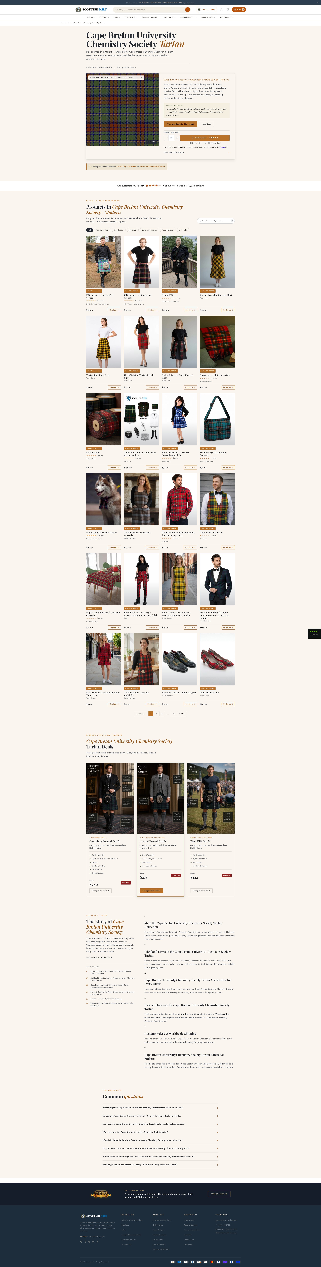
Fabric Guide (189, 1239)
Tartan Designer (158, 1230)
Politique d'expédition (192, 1230)
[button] (90, 239)
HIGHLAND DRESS (187, 17)
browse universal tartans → (152, 166)
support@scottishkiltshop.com (226, 1220)
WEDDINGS (168, 17)
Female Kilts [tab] (118, 230)
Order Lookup (158, 1225)
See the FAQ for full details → (99, 957)
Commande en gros (129, 1239)
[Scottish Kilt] (91, 10)
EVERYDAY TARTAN (150, 17)
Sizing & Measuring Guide (131, 1235)
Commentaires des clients (162, 1220)
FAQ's (124, 1230)
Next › (181, 713)
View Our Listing (219, 1194)
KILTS (116, 17)
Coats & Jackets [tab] (102, 230)
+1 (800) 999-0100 (223, 1225)
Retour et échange (190, 1225)
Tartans (68, 23)
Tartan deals (206, 124)
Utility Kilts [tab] (183, 230)
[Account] (221, 9)
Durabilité (187, 1235)
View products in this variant (180, 124)
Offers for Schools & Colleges (132, 1220)
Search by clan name (126, 166)
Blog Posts (125, 1225)
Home (62, 23)
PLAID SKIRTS (130, 17)
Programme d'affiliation (161, 1249)
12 (173, 713)
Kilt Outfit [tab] (132, 230)
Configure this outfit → (100, 891)
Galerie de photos (159, 1235)
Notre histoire (189, 1220)
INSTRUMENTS (225, 17)
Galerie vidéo (158, 1239)
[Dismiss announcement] (317, 2)
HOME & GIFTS (207, 17)
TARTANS (103, 17)
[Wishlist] (227, 9)
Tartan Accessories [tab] (149, 230)
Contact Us (188, 1244)
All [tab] (90, 230)
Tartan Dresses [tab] (167, 230)
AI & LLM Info (127, 1244)
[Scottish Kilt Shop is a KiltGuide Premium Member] (101, 1194)
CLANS (90, 17)
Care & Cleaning (159, 1244)
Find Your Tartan (208, 9)
